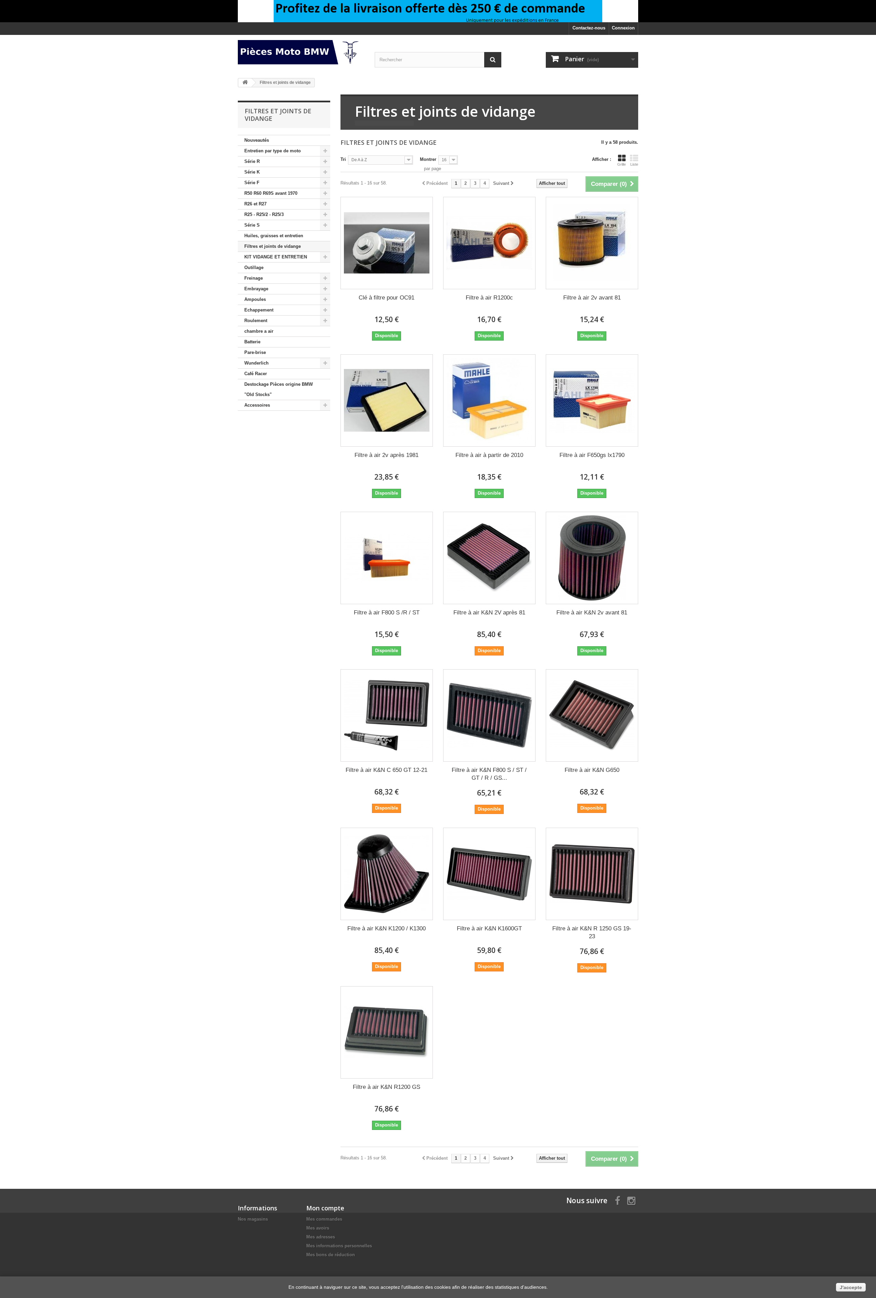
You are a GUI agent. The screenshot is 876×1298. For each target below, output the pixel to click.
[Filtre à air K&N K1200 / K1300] (386, 874)
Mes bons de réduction (330, 1254)
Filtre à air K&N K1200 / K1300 (386, 928)
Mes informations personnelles (339, 1245)
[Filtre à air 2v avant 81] (592, 243)
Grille (621, 164)
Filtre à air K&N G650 (592, 770)
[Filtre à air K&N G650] (592, 715)
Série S (252, 225)
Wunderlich (256, 363)
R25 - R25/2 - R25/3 (264, 214)
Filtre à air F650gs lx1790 (591, 455)
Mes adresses (320, 1236)
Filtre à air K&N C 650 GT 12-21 (386, 770)
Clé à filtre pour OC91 (386, 297)
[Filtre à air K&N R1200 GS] (386, 1032)
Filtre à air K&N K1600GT (489, 928)
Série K (252, 172)
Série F (251, 182)
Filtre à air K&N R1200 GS (386, 1087)
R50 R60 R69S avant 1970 (270, 193)
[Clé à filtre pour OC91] (386, 243)
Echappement (258, 310)
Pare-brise (255, 352)
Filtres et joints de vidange (272, 246)
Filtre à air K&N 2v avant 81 (591, 612)
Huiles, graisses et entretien (273, 235)
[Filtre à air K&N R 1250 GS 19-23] (592, 874)
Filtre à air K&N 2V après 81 (489, 612)
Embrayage (256, 288)
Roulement (255, 320)
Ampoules (255, 299)
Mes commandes (324, 1219)
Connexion (623, 27)
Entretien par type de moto (272, 150)
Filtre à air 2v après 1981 (386, 455)
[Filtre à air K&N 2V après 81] (489, 558)
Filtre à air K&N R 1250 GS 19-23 (591, 932)
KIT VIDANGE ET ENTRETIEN (275, 256)
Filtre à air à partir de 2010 (489, 455)
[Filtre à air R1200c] (489, 243)
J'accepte (851, 1287)
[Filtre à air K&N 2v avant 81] (592, 558)
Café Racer (255, 373)
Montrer (428, 159)
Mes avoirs (317, 1228)
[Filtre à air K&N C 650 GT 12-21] (386, 715)
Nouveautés (256, 140)
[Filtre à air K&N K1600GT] (489, 874)
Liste (634, 164)
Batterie (252, 341)
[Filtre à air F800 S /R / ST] (386, 558)
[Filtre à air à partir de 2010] (489, 400)
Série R (252, 161)
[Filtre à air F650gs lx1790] (592, 400)
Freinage (253, 278)
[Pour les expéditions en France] (438, 11)
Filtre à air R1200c (489, 297)
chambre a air (258, 331)
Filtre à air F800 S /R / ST (387, 612)
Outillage (253, 267)
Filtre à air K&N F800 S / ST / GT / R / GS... (489, 774)
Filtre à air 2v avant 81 (592, 297)
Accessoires (257, 405)
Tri (343, 159)
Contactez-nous (588, 27)
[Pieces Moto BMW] (301, 52)
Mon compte (325, 1208)
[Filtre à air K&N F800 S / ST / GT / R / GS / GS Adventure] (489, 715)
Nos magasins (253, 1219)
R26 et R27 (255, 203)
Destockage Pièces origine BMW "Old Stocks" (278, 389)
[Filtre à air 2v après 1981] (386, 400)
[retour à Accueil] (245, 82)
